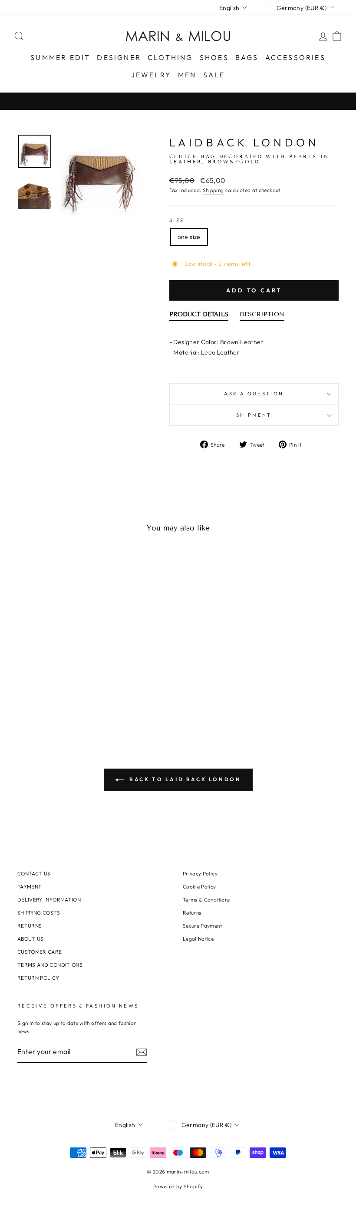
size (177, 220)
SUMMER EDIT (60, 57)
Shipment (254, 415)
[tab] (198, 316)
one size (189, 237)
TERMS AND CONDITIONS (49, 964)
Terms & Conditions (206, 899)
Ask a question (253, 394)
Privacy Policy (200, 873)
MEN (187, 74)
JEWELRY (151, 74)
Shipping (213, 190)
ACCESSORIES (295, 57)
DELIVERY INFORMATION (49, 899)
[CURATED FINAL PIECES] (178, 101)
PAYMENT (29, 886)
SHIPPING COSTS (38, 912)
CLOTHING (170, 57)
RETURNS (29, 925)
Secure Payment (202, 925)
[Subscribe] (141, 1052)
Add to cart (254, 290)
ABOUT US (30, 938)
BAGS (247, 57)
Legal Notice (198, 938)
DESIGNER (119, 57)
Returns (192, 912)
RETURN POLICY (38, 978)
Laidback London (244, 142)
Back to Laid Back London (184, 779)
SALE (214, 74)
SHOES (214, 57)
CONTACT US (34, 873)
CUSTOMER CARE (39, 951)
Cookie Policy (199, 886)
